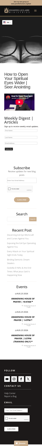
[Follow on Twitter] (28, 379)
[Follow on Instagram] (14, 379)
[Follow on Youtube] (7, 379)
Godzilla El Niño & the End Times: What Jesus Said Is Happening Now (19, 271)
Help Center (9, 393)
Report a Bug (10, 396)
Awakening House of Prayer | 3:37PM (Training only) (23, 338)
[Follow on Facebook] (21, 379)
